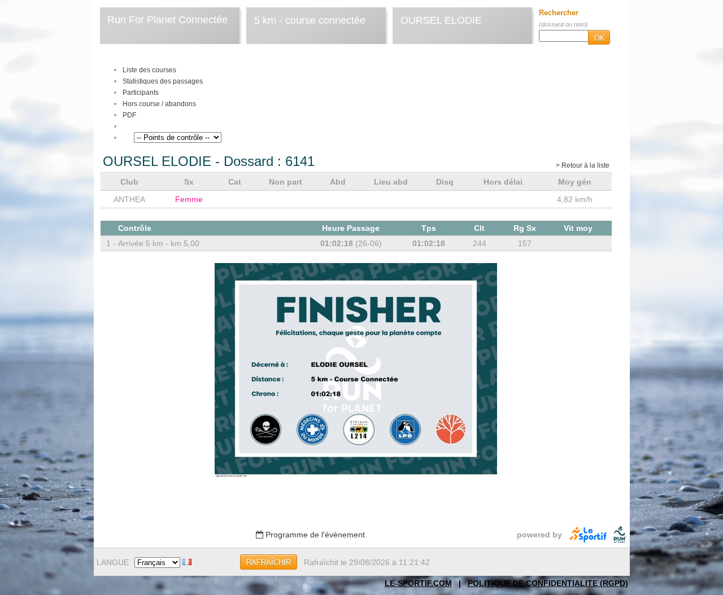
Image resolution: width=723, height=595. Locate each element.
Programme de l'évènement (314, 534)
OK (599, 38)
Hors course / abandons (159, 104)
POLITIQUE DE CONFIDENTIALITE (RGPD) (548, 583)
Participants (141, 93)
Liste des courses (149, 70)
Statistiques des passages (163, 81)
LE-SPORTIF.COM (418, 583)
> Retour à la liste (582, 165)
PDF (129, 115)
